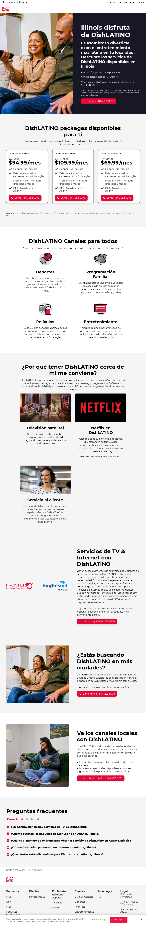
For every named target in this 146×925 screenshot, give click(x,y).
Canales (80, 891)
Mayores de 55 (37, 896)
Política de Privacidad (126, 895)
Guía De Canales (84, 896)
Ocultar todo (33, 819)
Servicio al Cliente (126, 2)
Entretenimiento (84, 911)
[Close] (141, 919)
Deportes (57, 897)
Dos (8, 901)
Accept (118, 919)
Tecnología (105, 891)
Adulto (56, 907)
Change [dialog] (23, 2)
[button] (73, 827)
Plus (8, 896)
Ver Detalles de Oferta (128, 911)
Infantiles (80, 906)
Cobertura (111, 2)
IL (30, 870)
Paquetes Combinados (13, 913)
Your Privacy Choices (131, 903)
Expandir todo (15, 819)
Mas (8, 906)
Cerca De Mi (21, 870)
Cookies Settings (98, 919)
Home (9, 870)
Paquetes (12, 891)
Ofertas (34, 891)
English (140, 2)
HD (99, 896)
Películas (57, 902)
